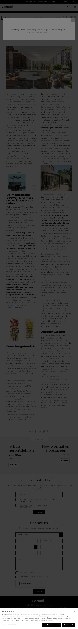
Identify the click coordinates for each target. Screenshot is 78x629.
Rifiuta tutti (68, 625)
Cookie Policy (53, 621)
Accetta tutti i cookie (52, 625)
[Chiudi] (75, 611)
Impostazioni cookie (10, 625)
